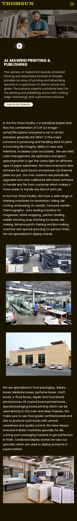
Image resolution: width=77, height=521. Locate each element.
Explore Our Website (18, 104)
